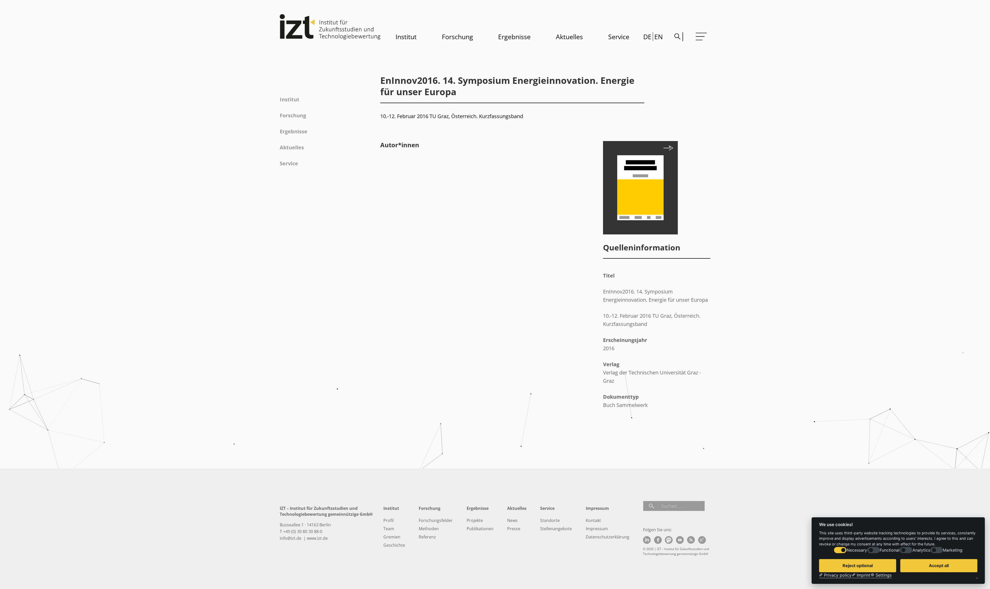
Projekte (475, 520)
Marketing (952, 550)
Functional (890, 550)
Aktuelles (569, 36)
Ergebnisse (514, 36)
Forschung (457, 36)
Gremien (391, 537)
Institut (406, 36)
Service (618, 36)
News (512, 520)
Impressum (597, 528)
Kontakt (593, 520)
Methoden (429, 528)
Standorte (550, 520)
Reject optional (858, 565)
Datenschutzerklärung (607, 537)
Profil (388, 520)
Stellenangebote (556, 528)
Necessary (857, 550)
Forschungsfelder (436, 520)
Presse (513, 528)
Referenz (427, 537)
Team (388, 528)
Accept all (939, 565)
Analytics (921, 550)
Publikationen (480, 528)
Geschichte (394, 545)
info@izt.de (291, 538)
